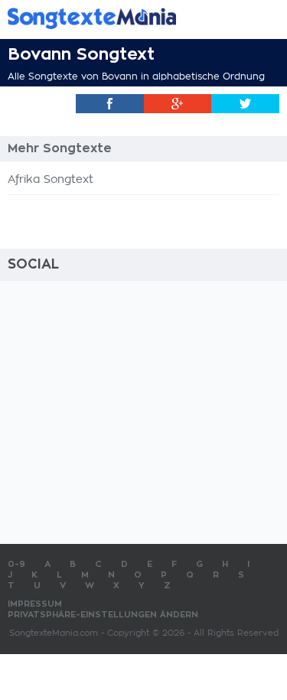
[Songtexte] (120, 18)
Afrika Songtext (50, 179)
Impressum (35, 604)
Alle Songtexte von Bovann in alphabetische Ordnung (136, 76)
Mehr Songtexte (60, 148)
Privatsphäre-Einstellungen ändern (103, 614)
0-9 (16, 564)
